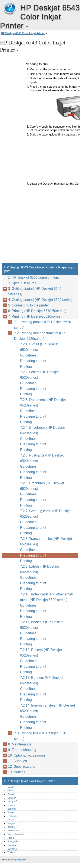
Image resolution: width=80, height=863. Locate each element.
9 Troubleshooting (22, 750)
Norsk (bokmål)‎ (15, 834)
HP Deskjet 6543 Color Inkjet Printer (9, 8)
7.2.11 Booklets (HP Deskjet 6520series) (41, 624)
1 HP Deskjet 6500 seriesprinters (33, 277)
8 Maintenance (19, 744)
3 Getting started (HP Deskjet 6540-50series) (35, 291)
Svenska (12, 848)
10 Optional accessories (26, 755)
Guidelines (28, 355)
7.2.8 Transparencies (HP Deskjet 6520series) (46, 541)
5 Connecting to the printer (28, 305)
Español (11, 808)
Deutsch (11, 798)
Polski (10, 837)
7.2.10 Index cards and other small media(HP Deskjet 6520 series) (46, 597)
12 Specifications (21, 766)
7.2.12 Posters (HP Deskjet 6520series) (41, 652)
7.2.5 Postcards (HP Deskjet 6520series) (42, 458)
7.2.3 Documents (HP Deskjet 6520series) (43, 402)
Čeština (11, 790)
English (11, 805)
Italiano (11, 827)
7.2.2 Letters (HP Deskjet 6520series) (39, 374)
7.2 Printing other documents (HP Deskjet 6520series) (39, 335)
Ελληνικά (12, 801)
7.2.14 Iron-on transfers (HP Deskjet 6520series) (47, 708)
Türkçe (11, 852)
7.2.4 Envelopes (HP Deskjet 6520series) (42, 430)
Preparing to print (33, 361)
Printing (26, 366)
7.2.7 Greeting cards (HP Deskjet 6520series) (45, 513)
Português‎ (12, 841)
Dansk (10, 794)
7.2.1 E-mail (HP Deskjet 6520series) (39, 347)
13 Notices (16, 772)
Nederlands (13, 830)
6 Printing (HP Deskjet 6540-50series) (37, 311)
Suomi (10, 812)
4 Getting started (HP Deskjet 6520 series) (40, 300)
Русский (11, 845)
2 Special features (22, 283)
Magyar (11, 823)
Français (12, 816)
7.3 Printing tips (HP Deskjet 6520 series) (40, 736)
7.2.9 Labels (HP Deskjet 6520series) (39, 569)
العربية (10, 786)
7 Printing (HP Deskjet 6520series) (34, 316)
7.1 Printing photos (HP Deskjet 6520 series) (42, 324)
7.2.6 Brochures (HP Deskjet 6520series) (42, 485)
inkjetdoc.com (19, 860)
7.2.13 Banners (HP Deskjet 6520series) (41, 680)
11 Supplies (17, 761)
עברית (10, 819)
